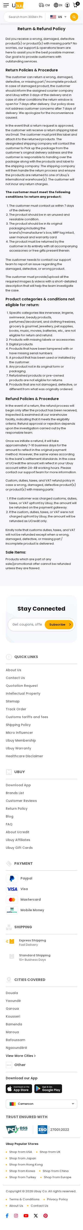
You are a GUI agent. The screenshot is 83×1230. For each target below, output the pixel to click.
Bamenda (14, 1024)
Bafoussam (15, 1040)
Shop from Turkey (22, 1177)
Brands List (15, 793)
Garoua (12, 1008)
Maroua (12, 1032)
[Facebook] (9, 1216)
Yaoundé (13, 1000)
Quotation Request (22, 685)
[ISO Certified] (51, 1129)
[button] (45, 5)
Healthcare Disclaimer (24, 756)
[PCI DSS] (16, 1130)
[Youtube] (28, 1216)
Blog (9, 816)
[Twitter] (38, 1216)
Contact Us (15, 678)
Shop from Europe (57, 1177)
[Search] (74, 17)
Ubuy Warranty (18, 748)
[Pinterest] (47, 1216)
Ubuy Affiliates (18, 840)
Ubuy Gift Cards (19, 847)
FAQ (9, 824)
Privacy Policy (57, 1199)
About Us (13, 670)
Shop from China (55, 1171)
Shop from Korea (22, 1171)
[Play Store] (48, 1090)
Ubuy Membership (21, 740)
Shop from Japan (22, 1158)
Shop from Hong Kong (26, 1164)
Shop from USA (20, 1152)
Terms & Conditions (24, 1199)
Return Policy (16, 808)
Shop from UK (50, 1152)
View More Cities (20, 1055)
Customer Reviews (21, 800)
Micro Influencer (19, 732)
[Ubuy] (17, 5)
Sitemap (13, 701)
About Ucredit (17, 832)
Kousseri (13, 1016)
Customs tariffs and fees (27, 717)
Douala (12, 993)
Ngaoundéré (16, 1047)
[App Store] (19, 1090)
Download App (18, 785)
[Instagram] (18, 1216)
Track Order (16, 709)
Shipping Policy (18, 724)
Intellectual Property (23, 693)
